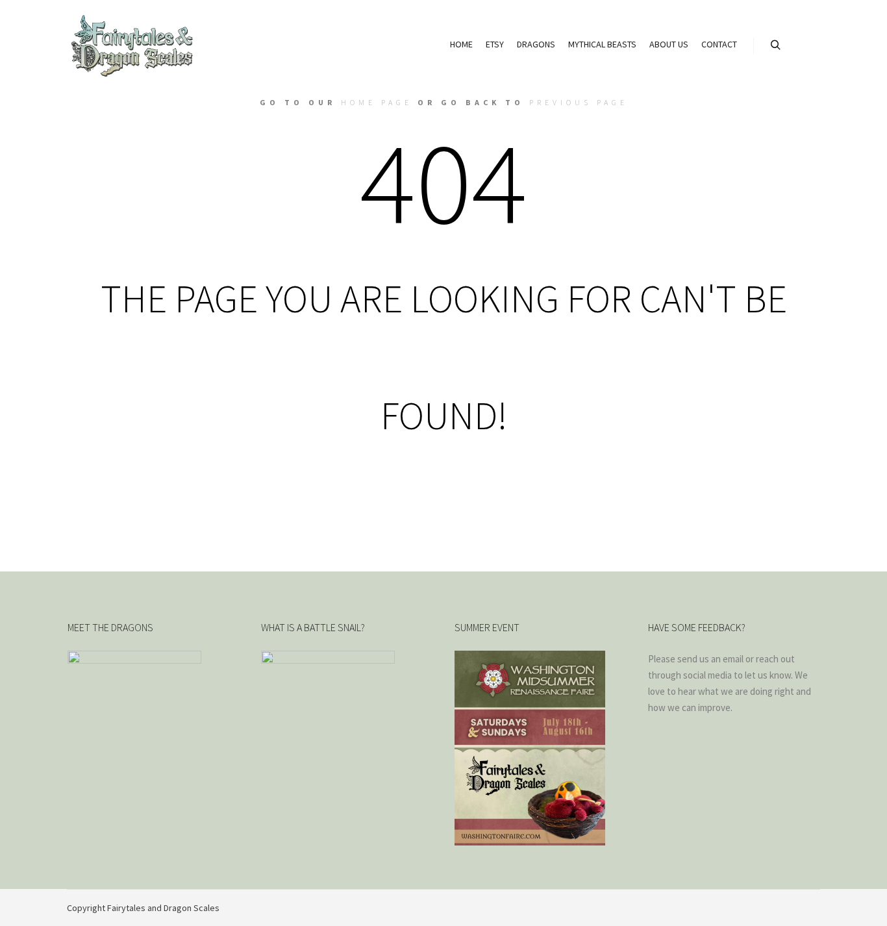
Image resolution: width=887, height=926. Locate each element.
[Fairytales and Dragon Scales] (132, 45)
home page (376, 102)
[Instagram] (811, 907)
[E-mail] (772, 907)
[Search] (775, 45)
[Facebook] (792, 907)
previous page (578, 102)
